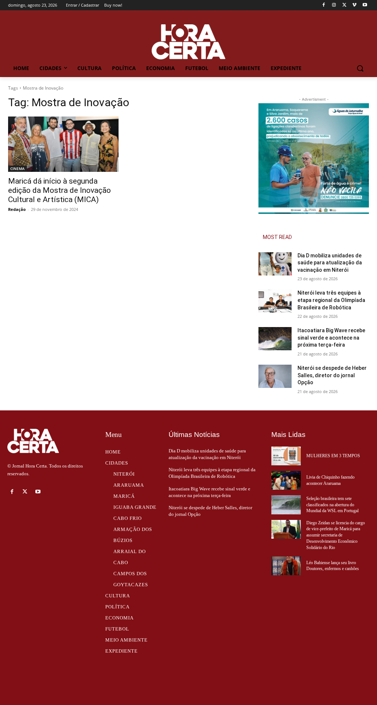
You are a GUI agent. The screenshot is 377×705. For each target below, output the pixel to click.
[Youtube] (364, 5)
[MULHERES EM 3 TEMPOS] (286, 456)
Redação (17, 209)
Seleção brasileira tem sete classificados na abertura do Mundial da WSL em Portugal (332, 505)
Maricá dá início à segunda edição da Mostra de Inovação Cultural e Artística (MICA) (59, 190)
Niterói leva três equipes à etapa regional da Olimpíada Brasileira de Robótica (331, 300)
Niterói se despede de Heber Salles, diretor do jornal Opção (332, 375)
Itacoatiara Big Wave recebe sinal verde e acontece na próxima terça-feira (331, 337)
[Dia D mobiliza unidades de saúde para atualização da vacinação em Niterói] (275, 263)
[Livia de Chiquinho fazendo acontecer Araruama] (286, 480)
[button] (360, 68)
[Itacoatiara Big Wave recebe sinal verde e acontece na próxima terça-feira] (275, 338)
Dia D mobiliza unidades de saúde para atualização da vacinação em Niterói (329, 263)
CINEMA (17, 168)
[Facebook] (324, 5)
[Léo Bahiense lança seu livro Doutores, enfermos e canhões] (286, 565)
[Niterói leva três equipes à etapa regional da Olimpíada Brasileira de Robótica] (275, 301)
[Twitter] (344, 5)
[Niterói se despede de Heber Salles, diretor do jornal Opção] (275, 376)
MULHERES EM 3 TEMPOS (333, 455)
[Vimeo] (354, 5)
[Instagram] (334, 5)
